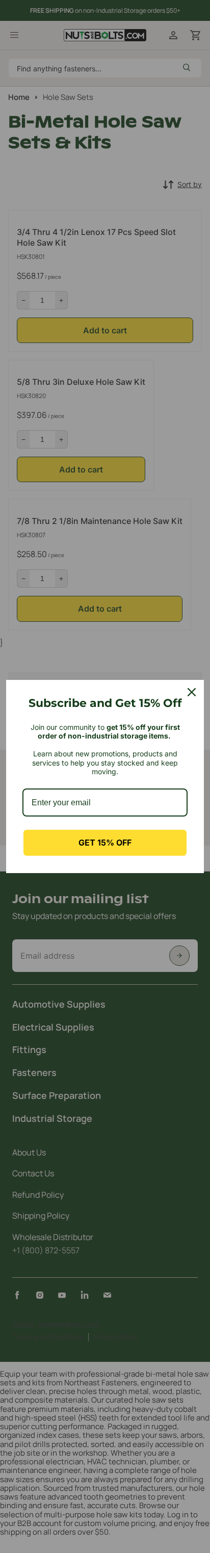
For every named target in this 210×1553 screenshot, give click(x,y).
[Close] (191, 692)
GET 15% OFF (105, 842)
